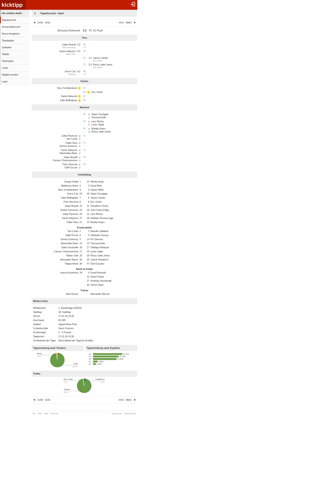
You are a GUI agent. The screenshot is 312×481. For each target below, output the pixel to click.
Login (4, 81)
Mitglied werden (10, 74)
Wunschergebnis (11, 33)
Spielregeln (7, 61)
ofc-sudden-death (12, 13)
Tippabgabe (8, 40)
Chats (5, 68)
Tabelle (5, 54)
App (46, 413)
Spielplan (6, 47)
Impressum (117, 413)
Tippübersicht (9, 20)
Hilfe (40, 413)
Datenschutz (130, 413)
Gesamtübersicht (11, 27)
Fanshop (54, 413)
